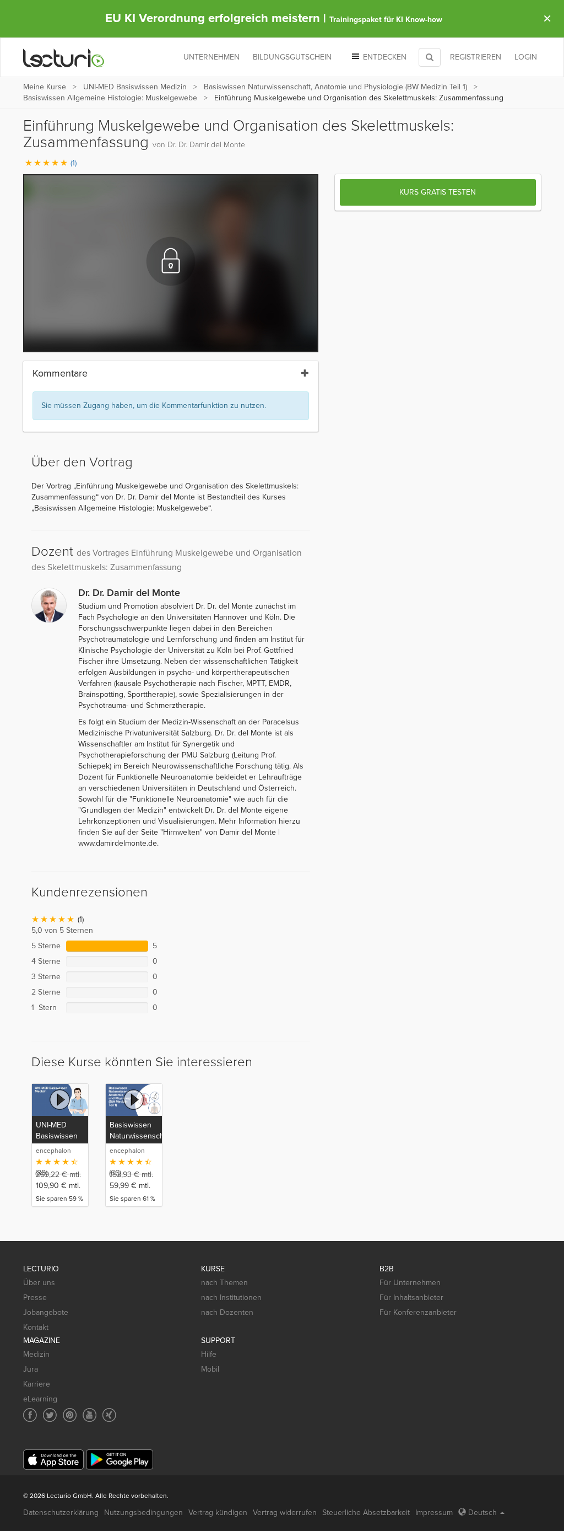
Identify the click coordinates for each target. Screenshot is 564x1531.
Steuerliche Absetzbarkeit (366, 1512)
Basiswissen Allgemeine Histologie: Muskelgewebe (110, 98)
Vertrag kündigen (217, 1512)
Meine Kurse (44, 87)
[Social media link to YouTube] (89, 1415)
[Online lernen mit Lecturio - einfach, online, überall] (64, 57)
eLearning (40, 1399)
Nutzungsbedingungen (143, 1512)
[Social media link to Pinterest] (70, 1415)
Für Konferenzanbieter (418, 1312)
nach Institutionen (231, 1297)
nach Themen (224, 1282)
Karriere (36, 1384)
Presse (35, 1297)
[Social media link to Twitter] (50, 1415)
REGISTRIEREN (475, 57)
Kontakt (35, 1327)
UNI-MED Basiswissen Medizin (135, 87)
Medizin (36, 1354)
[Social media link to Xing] (109, 1415)
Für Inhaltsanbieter (411, 1297)
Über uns (39, 1282)
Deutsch (482, 1512)
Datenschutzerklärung (61, 1512)
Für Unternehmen (410, 1282)
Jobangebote (45, 1312)
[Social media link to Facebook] (30, 1415)
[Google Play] (119, 1459)
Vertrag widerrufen (285, 1512)
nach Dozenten (227, 1312)
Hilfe (208, 1354)
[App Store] (53, 1459)
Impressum (434, 1512)
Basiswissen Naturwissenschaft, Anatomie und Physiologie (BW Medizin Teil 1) (335, 87)
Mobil (210, 1369)
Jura (30, 1369)
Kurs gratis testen (437, 192)
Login (525, 57)
